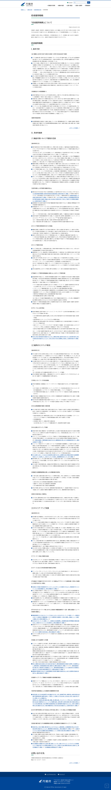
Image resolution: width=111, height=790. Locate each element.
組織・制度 (61, 5)
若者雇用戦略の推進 (37, 9)
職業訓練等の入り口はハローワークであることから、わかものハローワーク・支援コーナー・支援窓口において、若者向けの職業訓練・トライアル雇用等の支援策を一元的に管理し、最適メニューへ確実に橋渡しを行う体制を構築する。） (56, 617)
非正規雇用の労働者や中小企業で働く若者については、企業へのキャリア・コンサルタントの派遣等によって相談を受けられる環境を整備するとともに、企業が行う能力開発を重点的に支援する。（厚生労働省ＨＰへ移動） (56, 745)
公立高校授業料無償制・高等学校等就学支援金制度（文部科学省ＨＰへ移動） (51, 193)
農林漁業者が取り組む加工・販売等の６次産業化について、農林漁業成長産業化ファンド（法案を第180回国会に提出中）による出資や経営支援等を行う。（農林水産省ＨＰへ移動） (56, 667)
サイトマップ (62, 774)
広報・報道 (69, 5)
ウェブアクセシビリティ (51, 774)
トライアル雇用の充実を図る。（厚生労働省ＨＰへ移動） (47, 631)
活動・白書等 (79, 5)
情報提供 (87, 5)
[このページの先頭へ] (107, 786)
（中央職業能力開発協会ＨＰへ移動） (53, 747)
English (70, 2)
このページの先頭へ (74, 127)
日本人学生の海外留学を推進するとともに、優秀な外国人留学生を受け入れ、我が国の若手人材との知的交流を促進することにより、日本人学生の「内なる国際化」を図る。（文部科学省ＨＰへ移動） (56, 337)
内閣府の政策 (51, 5)
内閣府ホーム (23, 9)
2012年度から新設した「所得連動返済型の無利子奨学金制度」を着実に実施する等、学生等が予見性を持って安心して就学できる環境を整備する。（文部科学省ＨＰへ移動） (56, 199)
